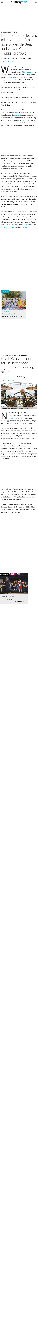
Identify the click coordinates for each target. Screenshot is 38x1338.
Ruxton (16, 115)
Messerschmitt (11, 227)
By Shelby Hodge (5, 58)
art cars (25, 227)
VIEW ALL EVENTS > (20, 601)
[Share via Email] (13, 62)
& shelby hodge (13, 58)
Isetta (3, 227)
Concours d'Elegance (15, 77)
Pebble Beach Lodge (27, 72)
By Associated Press (6, 377)
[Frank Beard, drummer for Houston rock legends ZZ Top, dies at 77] (19, 395)
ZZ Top (11, 418)
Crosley (26, 225)
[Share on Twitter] (8, 61)
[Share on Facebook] (3, 61)
